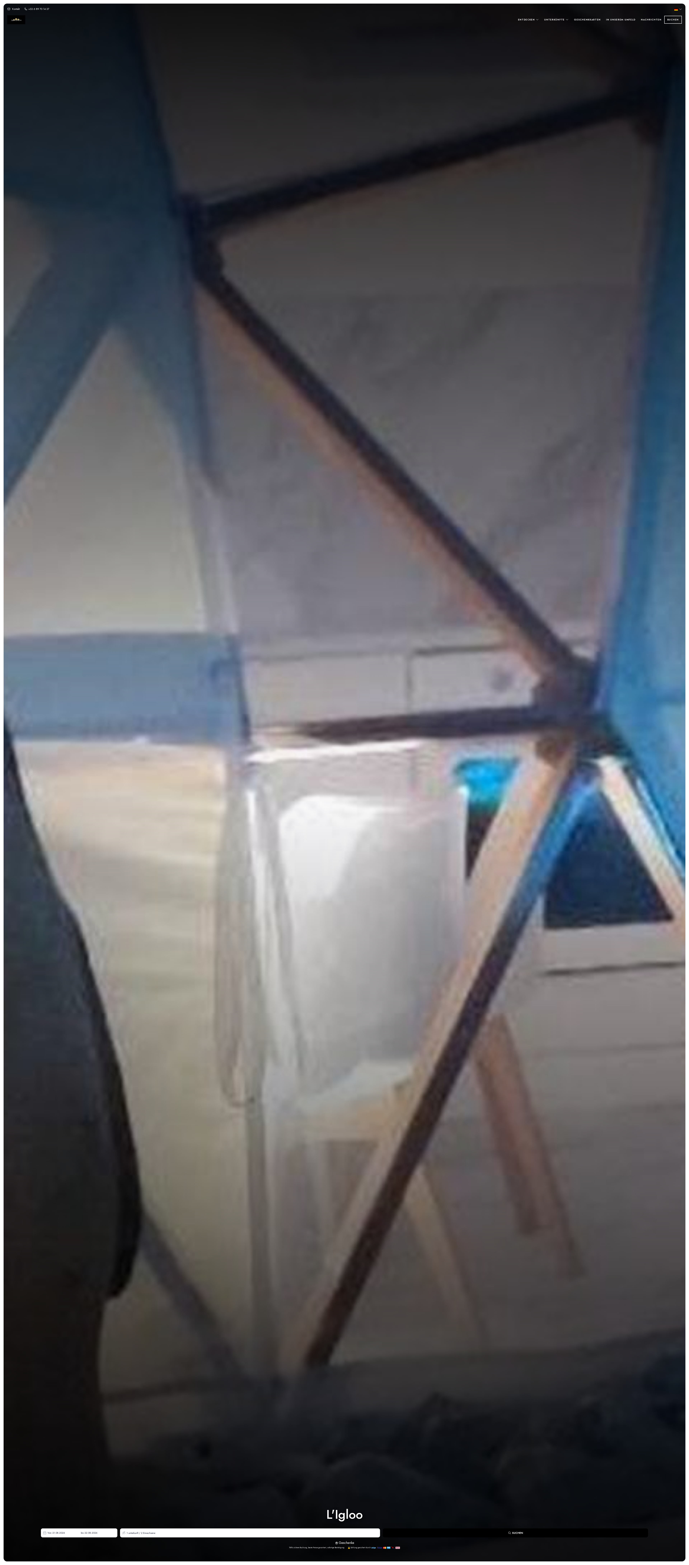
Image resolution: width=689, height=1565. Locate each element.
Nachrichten (651, 19)
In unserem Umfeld (621, 19)
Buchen (673, 19)
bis (82, 1533)
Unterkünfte (555, 19)
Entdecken (527, 19)
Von (49, 1533)
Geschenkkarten (587, 19)
